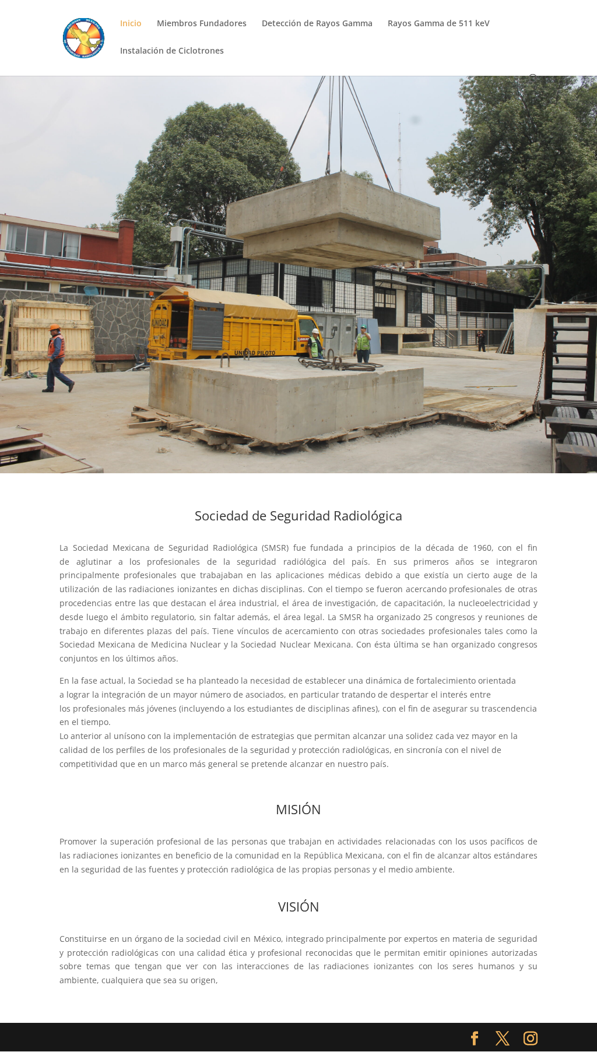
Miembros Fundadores (202, 24)
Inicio (131, 24)
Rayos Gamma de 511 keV (439, 24)
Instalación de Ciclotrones (172, 51)
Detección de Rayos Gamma (317, 24)
